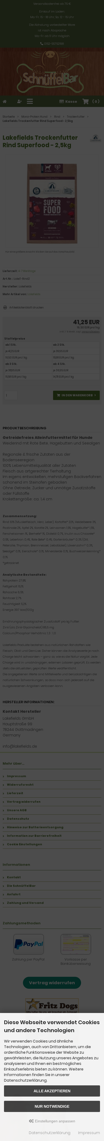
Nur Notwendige (52, 1106)
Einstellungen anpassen (54, 1121)
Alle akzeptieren (52, 1091)
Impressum (89, 1132)
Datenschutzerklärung (49, 1132)
